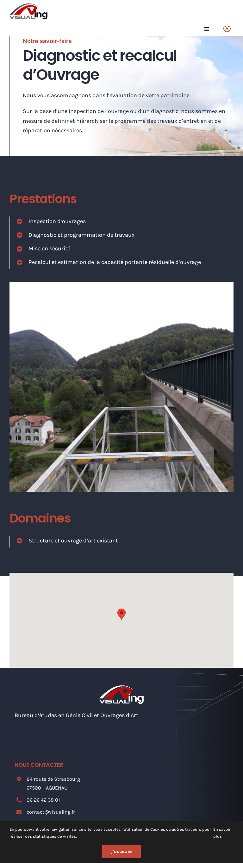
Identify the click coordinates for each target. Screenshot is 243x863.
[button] (121, 614)
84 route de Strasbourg (53, 779)
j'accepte (121, 851)
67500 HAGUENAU (47, 788)
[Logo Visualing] (28, 6)
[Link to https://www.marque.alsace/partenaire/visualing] (226, 29)
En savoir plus (222, 833)
